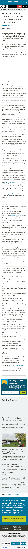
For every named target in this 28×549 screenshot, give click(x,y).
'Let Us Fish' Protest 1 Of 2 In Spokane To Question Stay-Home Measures (13, 451)
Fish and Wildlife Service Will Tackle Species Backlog (13, 479)
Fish (10, 494)
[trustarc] (23, 547)
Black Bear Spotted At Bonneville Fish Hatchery (12, 465)
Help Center (5, 528)
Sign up (23, 392)
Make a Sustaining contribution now (14, 519)
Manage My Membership (17, 527)
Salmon (7, 494)
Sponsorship (17, 529)
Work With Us (5, 530)
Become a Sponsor (22, 374)
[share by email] (3, 25)
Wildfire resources (20, 9)
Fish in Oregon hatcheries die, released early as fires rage (13, 419)
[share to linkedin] (9, 25)
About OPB (3, 9)
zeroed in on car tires (16, 215)
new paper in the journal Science (13, 194)
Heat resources (11, 9)
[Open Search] (23, 6)
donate (19, 6)
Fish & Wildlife (15, 494)
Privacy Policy (4, 547)
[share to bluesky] (7, 25)
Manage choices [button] (6, 543)
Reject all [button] (23, 543)
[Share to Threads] (11, 25)
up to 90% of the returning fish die (13, 182)
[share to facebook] (5, 25)
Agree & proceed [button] (15, 543)
